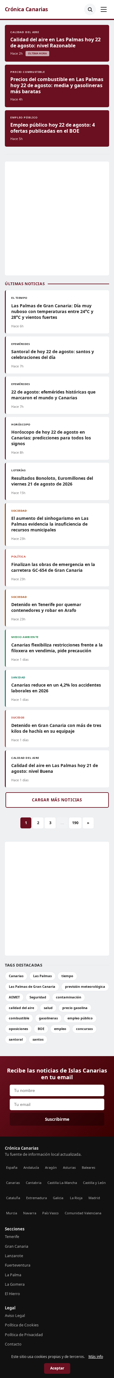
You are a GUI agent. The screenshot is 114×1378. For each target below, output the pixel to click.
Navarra (29, 1213)
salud (48, 1007)
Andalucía (31, 1167)
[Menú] (103, 9)
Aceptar (57, 1368)
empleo (60, 1028)
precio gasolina (75, 1007)
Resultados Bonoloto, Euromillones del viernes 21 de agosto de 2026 (52, 481)
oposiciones (18, 1028)
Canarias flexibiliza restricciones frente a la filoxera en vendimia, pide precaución (57, 647)
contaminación (68, 997)
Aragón (51, 1167)
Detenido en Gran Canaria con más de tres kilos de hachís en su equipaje (56, 728)
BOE (41, 1028)
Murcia (11, 1213)
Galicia (58, 1198)
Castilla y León (94, 1182)
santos (38, 1039)
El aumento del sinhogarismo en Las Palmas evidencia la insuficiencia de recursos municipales (49, 524)
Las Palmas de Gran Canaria (32, 986)
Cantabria (33, 1182)
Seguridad (37, 997)
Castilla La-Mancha (62, 1182)
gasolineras (48, 1018)
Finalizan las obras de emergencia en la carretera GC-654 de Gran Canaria (53, 567)
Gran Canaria (16, 1246)
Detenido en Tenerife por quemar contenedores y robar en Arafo (46, 607)
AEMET (14, 997)
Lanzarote (14, 1255)
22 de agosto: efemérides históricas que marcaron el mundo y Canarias (53, 395)
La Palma (13, 1274)
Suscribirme (57, 1119)
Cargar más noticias (57, 800)
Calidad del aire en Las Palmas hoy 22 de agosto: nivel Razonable (55, 42)
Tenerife (12, 1236)
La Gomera (15, 1284)
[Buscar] (90, 9)
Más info (95, 1356)
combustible (19, 1018)
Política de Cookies (22, 1325)
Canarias (16, 976)
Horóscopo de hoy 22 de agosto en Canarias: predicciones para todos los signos (51, 437)
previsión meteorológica (85, 986)
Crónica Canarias (26, 9)
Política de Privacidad (24, 1334)
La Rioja (76, 1198)
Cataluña (13, 1198)
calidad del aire (21, 1007)
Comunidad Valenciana (83, 1213)
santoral (16, 1039)
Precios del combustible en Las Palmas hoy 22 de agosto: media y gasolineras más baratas (56, 85)
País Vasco (50, 1213)
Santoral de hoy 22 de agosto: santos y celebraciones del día (52, 354)
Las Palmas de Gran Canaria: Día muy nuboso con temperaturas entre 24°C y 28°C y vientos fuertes (52, 311)
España (11, 1167)
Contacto (13, 1344)
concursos (84, 1028)
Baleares (88, 1167)
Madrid (94, 1198)
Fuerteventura (17, 1265)
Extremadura (36, 1198)
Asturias (69, 1167)
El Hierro (12, 1293)
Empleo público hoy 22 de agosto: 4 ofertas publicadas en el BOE (52, 127)
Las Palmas (42, 976)
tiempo (67, 976)
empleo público (80, 1018)
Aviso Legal (15, 1315)
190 (75, 822)
